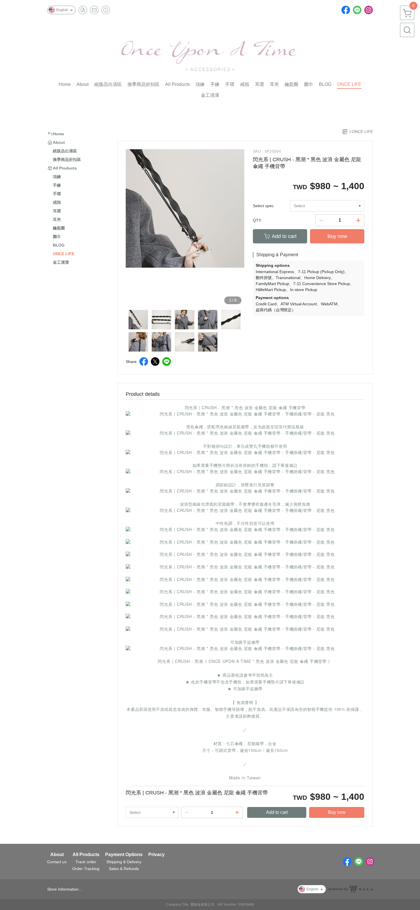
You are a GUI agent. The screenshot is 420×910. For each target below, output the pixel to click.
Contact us (57, 862)
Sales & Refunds (124, 869)
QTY (257, 220)
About (57, 854)
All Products (86, 854)
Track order (85, 862)
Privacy (156, 854)
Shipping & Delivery (123, 862)
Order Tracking (85, 869)
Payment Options (124, 854)
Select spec (263, 205)
